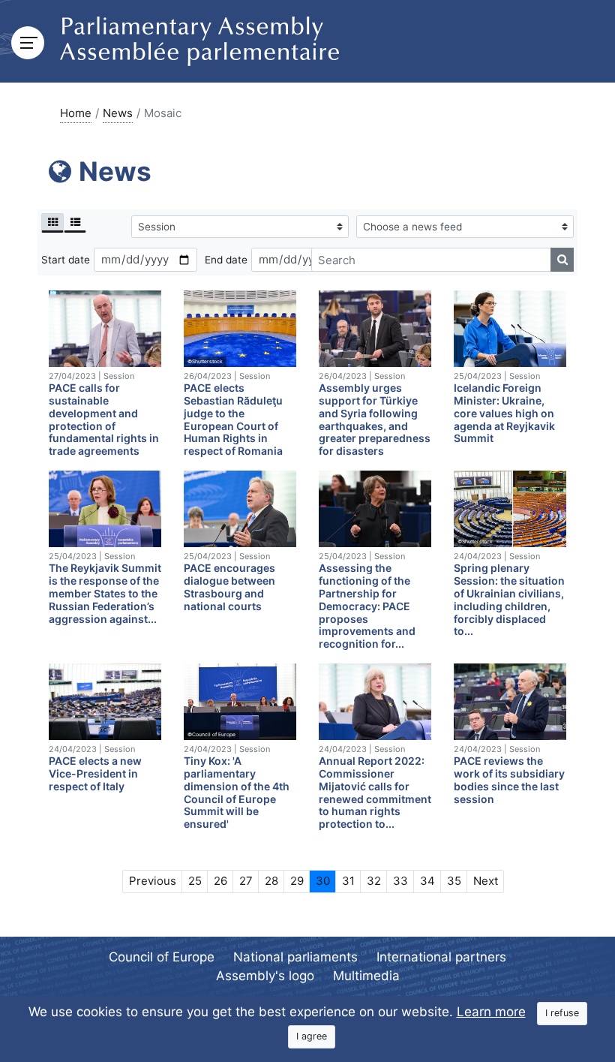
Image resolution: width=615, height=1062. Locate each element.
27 (246, 881)
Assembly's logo (265, 975)
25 (195, 881)
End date (226, 260)
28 (271, 881)
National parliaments (295, 956)
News (118, 113)
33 (400, 881)
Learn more (491, 1011)
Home (76, 113)
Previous (152, 881)
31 (348, 881)
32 (374, 881)
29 (297, 881)
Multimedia (366, 975)
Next (485, 881)
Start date (65, 260)
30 (323, 881)
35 (454, 881)
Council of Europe (161, 956)
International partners (441, 956)
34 (427, 881)
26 (220, 881)
